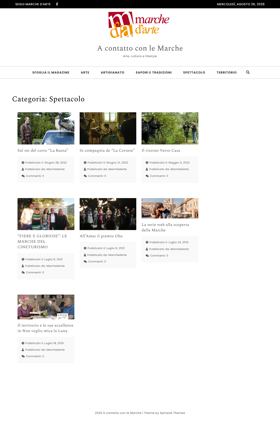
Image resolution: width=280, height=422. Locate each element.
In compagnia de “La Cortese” (107, 150)
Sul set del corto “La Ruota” (43, 150)
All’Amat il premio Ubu (101, 236)
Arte (85, 72)
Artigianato (112, 72)
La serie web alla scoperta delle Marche (165, 227)
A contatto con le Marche (140, 48)
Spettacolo (194, 72)
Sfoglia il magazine (51, 72)
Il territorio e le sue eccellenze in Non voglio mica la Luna (46, 328)
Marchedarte (55, 169)
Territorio (227, 72)
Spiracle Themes (172, 413)
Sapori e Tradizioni (154, 72)
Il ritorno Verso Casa (161, 150)
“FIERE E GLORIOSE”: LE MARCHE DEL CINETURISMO (42, 242)
